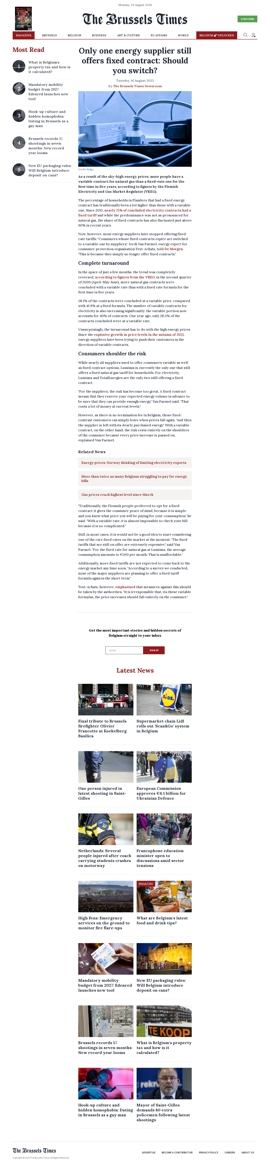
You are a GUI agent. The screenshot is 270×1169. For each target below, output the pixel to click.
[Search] (245, 35)
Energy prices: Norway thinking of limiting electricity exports (133, 462)
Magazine (23, 35)
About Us (248, 1152)
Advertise (148, 1152)
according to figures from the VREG (125, 277)
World (183, 35)
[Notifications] (253, 35)
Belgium (74, 35)
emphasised (125, 587)
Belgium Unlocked (216, 35)
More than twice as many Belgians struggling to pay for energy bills (134, 478)
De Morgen (173, 249)
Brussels (49, 35)
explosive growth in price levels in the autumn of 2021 (139, 334)
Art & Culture (128, 35)
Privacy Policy (208, 1152)
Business (99, 35)
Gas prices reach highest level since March (117, 494)
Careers (230, 1152)
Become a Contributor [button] (177, 1152)
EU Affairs (159, 35)
